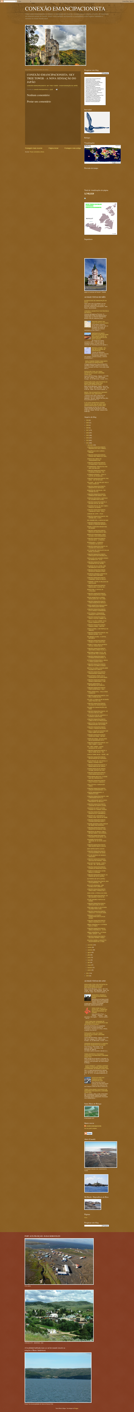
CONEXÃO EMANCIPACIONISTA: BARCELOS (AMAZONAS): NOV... (97, 531)
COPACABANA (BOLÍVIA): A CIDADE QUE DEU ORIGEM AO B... (97, 777)
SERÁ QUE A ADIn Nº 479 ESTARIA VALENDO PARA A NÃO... (97, 908)
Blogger (76, 1408)
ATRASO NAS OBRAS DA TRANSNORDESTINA (94, 459)
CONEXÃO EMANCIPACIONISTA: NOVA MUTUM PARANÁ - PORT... (97, 859)
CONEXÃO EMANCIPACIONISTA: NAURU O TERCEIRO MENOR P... (97, 523)
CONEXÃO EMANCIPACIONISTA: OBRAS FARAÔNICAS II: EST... (96, 921)
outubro (90, 947)
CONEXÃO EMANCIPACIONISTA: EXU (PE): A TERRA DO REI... (97, 696)
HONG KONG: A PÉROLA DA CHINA (97, 893)
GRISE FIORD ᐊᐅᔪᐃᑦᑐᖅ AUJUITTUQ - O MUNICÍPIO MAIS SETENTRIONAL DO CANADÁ (99, 1010)
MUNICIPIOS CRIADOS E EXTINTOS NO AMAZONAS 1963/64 (99, 996)
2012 (87, 443)
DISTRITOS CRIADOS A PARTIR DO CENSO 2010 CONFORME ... (97, 574)
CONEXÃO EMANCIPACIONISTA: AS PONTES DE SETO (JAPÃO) (97, 875)
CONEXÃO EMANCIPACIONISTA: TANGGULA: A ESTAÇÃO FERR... (97, 912)
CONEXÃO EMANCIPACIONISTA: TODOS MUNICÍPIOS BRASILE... (97, 602)
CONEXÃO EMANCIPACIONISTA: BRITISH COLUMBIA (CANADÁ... (97, 665)
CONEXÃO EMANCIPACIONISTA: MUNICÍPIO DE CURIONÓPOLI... (97, 812)
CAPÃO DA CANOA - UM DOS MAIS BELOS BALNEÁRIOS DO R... (97, 739)
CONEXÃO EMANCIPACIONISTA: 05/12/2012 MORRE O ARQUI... (96, 937)
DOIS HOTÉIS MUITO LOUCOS (95, 849)
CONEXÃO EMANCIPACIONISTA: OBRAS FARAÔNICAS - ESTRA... (97, 929)
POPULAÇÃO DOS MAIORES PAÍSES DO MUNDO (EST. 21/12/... (97, 559)
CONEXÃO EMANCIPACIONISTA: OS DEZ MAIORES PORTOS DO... (97, 896)
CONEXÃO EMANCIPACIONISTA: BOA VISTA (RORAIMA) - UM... (97, 882)
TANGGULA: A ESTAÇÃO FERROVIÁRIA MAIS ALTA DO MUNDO (96, 917)
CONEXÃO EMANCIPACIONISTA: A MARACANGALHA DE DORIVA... (97, 765)
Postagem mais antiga (72, 148)
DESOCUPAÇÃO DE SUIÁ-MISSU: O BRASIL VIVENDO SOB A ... (97, 761)
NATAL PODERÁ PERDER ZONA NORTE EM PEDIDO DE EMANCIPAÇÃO (96, 362)
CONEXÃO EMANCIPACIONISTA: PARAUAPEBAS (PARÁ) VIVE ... (96, 672)
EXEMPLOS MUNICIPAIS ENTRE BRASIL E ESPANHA (96, 871)
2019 (87, 425)
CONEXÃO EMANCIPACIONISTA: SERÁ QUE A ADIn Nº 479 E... (96, 904)
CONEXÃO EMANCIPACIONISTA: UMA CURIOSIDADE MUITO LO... (98, 797)
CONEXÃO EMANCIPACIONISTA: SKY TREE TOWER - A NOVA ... (97, 743)
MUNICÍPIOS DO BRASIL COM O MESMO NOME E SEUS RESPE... (97, 832)
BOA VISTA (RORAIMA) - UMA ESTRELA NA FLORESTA (95, 886)
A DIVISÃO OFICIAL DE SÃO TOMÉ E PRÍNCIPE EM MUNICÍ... (97, 506)
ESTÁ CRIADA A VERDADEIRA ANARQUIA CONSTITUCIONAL (96, 613)
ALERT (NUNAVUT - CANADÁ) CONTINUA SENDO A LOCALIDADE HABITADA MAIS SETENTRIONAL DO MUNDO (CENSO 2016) (96, 1067)
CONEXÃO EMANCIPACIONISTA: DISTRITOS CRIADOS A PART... (96, 570)
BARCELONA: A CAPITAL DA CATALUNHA (95, 590)
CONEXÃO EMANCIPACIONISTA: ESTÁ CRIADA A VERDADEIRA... (97, 610)
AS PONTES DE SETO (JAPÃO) (96, 879)
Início (85, 1217)
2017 (87, 430)
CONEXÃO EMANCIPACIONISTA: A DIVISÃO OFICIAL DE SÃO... (97, 502)
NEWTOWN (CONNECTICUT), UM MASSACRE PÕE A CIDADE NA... (97, 653)
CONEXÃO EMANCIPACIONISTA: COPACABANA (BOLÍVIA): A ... (96, 773)
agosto (90, 952)
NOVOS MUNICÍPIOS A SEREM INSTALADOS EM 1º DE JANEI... (97, 598)
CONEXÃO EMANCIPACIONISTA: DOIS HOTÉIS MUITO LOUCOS (96, 845)
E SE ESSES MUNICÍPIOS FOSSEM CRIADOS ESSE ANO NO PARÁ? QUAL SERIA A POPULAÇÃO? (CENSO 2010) (95, 404)
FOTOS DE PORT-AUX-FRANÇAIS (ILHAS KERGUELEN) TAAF (98, 1079)
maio (89, 960)
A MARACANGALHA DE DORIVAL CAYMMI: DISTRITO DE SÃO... (96, 769)
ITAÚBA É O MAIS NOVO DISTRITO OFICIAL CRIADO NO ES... (97, 645)
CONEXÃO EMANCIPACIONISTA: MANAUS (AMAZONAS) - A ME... (97, 680)
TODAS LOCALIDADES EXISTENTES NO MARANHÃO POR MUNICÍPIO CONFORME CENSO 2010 (96, 1091)
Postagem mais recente (33, 148)
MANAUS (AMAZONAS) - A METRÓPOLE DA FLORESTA (96, 684)
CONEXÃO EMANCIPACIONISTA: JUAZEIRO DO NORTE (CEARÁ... (97, 805)
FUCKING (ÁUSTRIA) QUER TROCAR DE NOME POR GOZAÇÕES (97, 824)
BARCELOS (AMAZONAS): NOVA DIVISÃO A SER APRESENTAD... (97, 535)
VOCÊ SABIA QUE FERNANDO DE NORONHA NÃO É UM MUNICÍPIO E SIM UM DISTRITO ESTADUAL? (96, 1023)
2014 (87, 438)
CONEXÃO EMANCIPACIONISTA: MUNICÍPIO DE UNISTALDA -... (96, 487)
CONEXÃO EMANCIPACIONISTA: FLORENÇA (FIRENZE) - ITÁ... (96, 471)
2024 (87, 420)
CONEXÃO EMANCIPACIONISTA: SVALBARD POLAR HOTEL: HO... (97, 836)
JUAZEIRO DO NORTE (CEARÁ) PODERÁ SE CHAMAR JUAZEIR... (97, 808)
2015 (87, 435)
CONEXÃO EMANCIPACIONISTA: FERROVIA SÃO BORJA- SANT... (97, 495)
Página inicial (53, 148)
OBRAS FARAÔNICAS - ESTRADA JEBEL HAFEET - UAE (96, 933)
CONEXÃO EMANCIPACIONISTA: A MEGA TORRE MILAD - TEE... (97, 751)
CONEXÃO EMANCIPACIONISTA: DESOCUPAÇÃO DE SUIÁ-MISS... (97, 757)
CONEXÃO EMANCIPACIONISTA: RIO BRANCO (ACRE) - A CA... (97, 633)
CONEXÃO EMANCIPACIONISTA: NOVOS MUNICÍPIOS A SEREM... (97, 594)
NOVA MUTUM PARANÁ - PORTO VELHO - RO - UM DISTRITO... (96, 863)
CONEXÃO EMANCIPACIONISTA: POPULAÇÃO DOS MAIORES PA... (97, 555)
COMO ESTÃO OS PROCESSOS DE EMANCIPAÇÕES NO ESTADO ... (97, 723)
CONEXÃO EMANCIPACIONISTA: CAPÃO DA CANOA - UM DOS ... (96, 735)
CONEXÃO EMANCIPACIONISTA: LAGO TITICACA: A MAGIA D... (96, 781)
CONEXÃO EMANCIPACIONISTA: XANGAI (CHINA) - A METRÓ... (96, 625)
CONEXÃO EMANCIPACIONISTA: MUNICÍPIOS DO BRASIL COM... (97, 828)
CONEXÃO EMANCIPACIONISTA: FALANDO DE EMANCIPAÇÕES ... (97, 704)
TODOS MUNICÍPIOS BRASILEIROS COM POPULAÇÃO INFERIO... (97, 606)
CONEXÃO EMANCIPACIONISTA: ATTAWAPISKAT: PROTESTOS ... (97, 463)
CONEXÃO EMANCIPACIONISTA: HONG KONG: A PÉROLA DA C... (97, 890)
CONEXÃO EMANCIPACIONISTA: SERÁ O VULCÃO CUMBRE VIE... (97, 617)
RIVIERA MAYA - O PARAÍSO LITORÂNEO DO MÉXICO (95, 543)
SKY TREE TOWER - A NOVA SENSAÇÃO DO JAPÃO (95, 747)
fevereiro (90, 967)
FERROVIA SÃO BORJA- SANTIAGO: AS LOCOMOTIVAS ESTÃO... (97, 498)
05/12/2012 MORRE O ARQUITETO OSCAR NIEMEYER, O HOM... (96, 941)
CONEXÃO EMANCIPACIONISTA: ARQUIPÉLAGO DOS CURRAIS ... (97, 447)
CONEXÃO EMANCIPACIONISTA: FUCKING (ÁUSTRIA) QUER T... (96, 820)
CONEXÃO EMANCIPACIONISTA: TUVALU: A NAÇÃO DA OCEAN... (97, 727)
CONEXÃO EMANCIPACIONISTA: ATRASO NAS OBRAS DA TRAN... (97, 455)
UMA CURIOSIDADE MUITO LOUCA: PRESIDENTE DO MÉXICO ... (97, 801)
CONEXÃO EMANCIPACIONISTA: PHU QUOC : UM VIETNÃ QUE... (97, 479)
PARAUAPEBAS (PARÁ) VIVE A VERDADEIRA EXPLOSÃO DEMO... (97, 676)
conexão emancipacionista (93, 1126)
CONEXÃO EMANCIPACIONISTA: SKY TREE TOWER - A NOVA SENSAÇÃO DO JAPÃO (52, 85)
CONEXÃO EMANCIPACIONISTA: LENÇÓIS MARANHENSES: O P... (97, 789)
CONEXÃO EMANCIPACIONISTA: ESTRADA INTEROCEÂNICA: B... (97, 657)
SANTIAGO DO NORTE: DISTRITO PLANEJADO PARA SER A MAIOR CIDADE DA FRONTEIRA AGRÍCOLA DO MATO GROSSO (100, 336)
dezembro (90, 445)
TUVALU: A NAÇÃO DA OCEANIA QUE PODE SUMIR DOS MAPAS (97, 731)
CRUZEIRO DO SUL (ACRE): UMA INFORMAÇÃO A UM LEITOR (96, 566)
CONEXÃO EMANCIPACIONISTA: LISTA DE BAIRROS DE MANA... (96, 852)
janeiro (89, 970)
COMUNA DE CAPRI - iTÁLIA (95, 514)
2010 (87, 975)
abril (89, 962)
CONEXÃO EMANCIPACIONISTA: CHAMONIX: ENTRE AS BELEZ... (97, 578)
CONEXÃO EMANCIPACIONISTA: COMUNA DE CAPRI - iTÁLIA (96, 510)
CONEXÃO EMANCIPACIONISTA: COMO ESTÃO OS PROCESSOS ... (97, 720)
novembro (90, 945)
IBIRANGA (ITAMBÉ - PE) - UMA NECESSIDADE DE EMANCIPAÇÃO (99, 349)
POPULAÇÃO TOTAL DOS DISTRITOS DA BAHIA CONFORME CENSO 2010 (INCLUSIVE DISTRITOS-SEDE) (95, 383)
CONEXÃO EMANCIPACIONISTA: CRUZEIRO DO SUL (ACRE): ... (96, 562)
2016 (87, 433)
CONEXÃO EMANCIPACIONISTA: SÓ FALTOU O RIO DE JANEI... (97, 712)
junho (89, 957)
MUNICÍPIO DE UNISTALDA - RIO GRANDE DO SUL (96, 491)
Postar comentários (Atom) (37, 152)
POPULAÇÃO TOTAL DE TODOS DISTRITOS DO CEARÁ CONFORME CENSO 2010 (94, 373)
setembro (90, 950)
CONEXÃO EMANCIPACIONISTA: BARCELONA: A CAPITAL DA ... (96, 586)
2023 (87, 422)
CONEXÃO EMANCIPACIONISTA (65, 8)
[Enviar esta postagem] (56, 89)
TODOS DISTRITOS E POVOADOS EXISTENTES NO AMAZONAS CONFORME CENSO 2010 (96, 1055)
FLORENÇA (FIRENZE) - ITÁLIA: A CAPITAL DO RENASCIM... (96, 475)
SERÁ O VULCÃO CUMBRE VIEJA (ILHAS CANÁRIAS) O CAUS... (96, 621)
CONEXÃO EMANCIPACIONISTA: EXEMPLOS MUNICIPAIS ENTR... (97, 867)
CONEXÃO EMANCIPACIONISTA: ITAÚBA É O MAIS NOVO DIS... (96, 641)
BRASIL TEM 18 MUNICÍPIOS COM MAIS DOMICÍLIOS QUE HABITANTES (95, 393)
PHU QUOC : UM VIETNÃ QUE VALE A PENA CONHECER (97, 483)
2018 (87, 428)
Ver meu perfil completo (90, 1128)
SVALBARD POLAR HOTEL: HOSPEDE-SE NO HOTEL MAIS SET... (96, 841)
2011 (87, 973)
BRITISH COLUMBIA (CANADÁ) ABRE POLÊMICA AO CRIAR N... (97, 668)
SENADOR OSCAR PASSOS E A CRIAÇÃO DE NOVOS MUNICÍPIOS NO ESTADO (96, 1044)
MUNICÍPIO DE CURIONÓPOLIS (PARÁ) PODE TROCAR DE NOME (97, 816)
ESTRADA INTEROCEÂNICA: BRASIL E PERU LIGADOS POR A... (97, 661)
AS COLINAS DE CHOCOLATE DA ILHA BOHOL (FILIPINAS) (98, 551)
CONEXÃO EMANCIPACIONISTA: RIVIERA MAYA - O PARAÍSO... (96, 539)
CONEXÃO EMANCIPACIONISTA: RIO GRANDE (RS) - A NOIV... (97, 517)
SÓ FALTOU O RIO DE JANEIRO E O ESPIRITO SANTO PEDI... (97, 716)
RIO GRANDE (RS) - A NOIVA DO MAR (97, 520)
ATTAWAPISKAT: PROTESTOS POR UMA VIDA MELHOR (97, 467)
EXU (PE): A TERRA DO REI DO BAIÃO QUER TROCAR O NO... (98, 700)
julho (89, 955)
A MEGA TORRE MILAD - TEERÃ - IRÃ (97, 754)
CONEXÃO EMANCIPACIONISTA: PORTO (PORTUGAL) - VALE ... (96, 688)
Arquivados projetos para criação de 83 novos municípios (100, 322)
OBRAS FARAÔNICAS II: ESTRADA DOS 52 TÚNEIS (97, 925)
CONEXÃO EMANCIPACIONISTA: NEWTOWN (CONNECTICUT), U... (97, 649)
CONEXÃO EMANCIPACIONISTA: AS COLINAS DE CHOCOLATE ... (97, 547)
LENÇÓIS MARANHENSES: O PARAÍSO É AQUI (95, 793)
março (89, 965)
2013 (87, 440)
